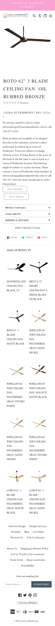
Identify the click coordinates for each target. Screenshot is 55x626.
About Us (12, 548)
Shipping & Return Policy (34, 548)
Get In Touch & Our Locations (27, 554)
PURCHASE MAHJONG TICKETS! (27, 5)
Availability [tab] (13, 213)
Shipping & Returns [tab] (17, 220)
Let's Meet (38, 532)
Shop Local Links (36, 560)
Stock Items (16, 560)
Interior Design (17, 526)
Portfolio (16, 532)
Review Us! (17, 537)
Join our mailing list (27, 576)
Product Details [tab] (15, 207)
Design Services (38, 526)
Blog (26, 532)
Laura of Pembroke (18, 112)
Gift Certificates (35, 537)
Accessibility (27, 565)
